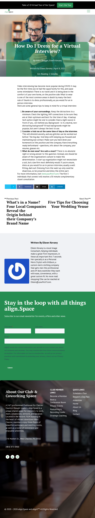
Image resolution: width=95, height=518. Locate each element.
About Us (77, 407)
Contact (76, 414)
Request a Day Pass (81, 396)
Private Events (56, 406)
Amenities (77, 400)
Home (75, 403)
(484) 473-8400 (12, 446)
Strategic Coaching (58, 415)
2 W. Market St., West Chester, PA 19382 (23, 438)
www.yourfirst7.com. (50, 173)
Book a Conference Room (58, 401)
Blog (75, 410)
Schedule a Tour (80, 393)
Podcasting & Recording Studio (57, 411)
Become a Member (58, 396)
